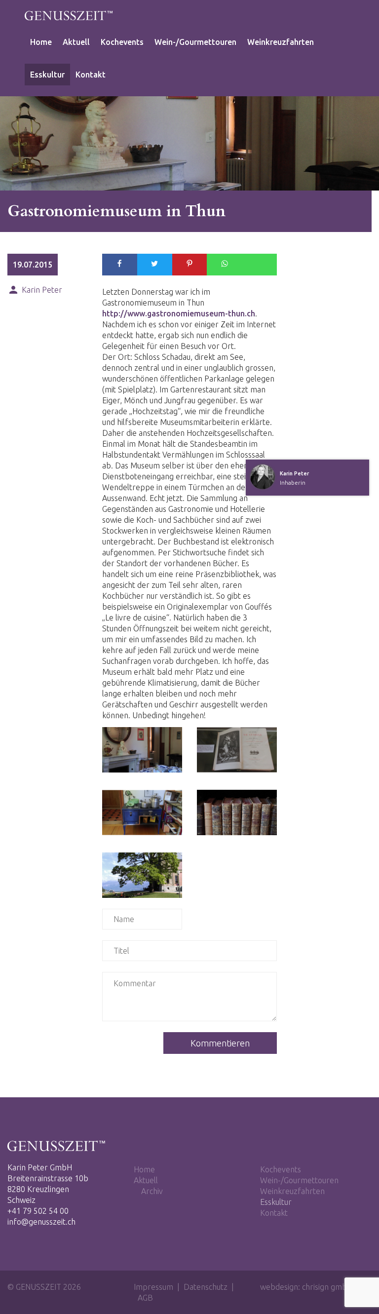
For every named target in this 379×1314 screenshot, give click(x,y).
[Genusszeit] (69, 17)
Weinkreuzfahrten (280, 42)
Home (41, 42)
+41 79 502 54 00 (38, 1210)
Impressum (153, 1286)
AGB (145, 1297)
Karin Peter (34, 289)
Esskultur (47, 74)
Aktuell (76, 42)
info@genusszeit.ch (41, 1221)
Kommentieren (220, 1043)
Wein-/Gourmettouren (195, 42)
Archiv (152, 1191)
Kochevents (122, 42)
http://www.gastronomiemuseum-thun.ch (178, 313)
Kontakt (91, 74)
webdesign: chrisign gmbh (305, 1286)
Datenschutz (205, 1286)
